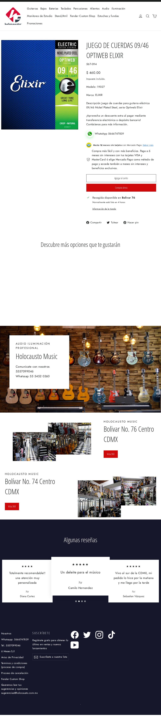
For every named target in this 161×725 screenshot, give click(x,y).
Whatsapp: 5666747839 (15, 639)
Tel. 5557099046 (10, 645)
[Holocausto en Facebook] (75, 635)
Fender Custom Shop (82, 16)
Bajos (43, 8)
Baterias (53, 8)
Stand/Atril (61, 16)
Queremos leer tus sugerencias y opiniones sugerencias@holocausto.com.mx (16, 689)
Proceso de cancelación (14, 673)
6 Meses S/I (8, 651)
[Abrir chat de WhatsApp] (90, 133)
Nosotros (6, 633)
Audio (105, 8)
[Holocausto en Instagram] (99, 635)
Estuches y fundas (108, 16)
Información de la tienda (104, 208)
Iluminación (118, 8)
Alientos (95, 8)
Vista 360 (110, 454)
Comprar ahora (121, 187)
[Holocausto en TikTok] (112, 635)
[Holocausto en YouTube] (75, 645)
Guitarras (32, 8)
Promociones (34, 23)
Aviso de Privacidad (12, 657)
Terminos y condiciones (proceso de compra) (14, 665)
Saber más (148, 145)
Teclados (66, 8)
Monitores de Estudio (39, 16)
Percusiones (80, 8)
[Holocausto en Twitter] (87, 635)
